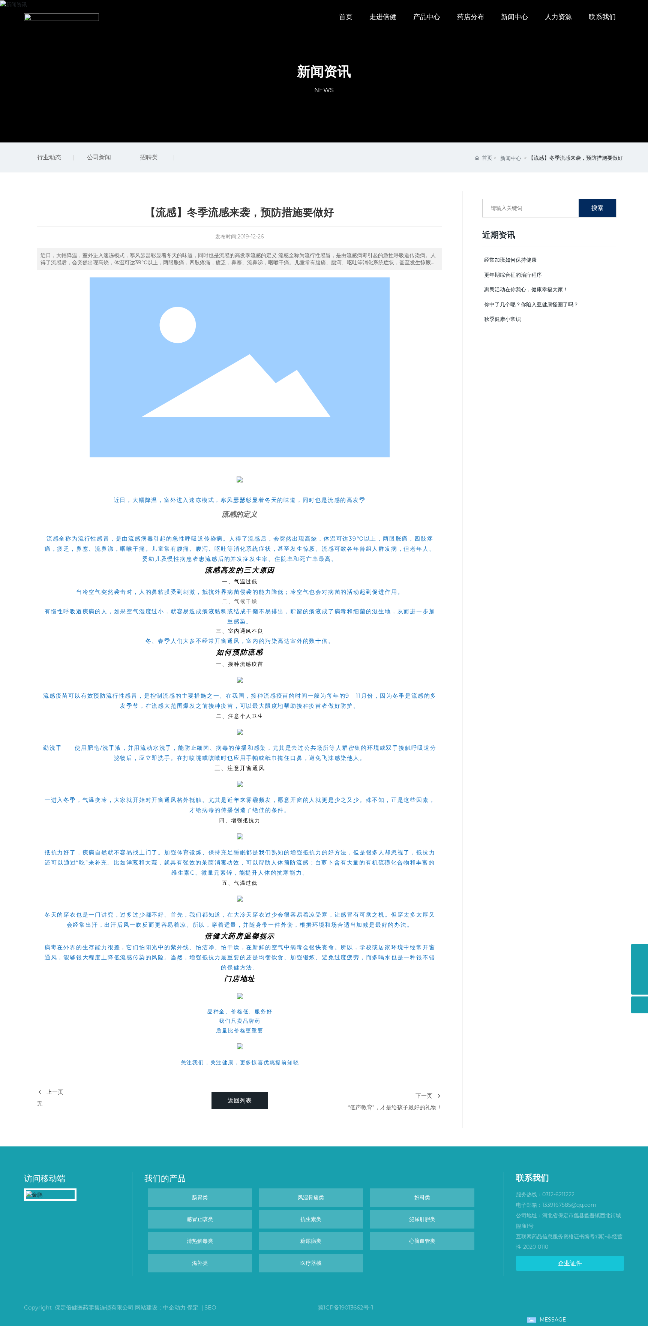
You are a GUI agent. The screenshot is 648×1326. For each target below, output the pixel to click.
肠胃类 (200, 1197)
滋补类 (200, 1263)
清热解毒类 (200, 1241)
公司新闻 (99, 157)
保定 (192, 1307)
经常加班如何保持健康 (510, 259)
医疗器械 (310, 1263)
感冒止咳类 (200, 1219)
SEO (210, 1307)
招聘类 (149, 157)
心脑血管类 (422, 1241)
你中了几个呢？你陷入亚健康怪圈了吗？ (531, 304)
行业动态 (49, 157)
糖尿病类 (310, 1241)
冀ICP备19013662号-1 (345, 1307)
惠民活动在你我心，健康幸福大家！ (526, 289)
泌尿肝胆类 (422, 1219)
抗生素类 (310, 1219)
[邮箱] (639, 969)
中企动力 (174, 1307)
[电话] (639, 952)
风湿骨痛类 (311, 1197)
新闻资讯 (324, 71)
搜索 (597, 207)
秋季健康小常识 (502, 319)
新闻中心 (510, 158)
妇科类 (422, 1197)
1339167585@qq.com (569, 1205)
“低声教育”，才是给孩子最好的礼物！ (395, 1107)
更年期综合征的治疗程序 (513, 274)
